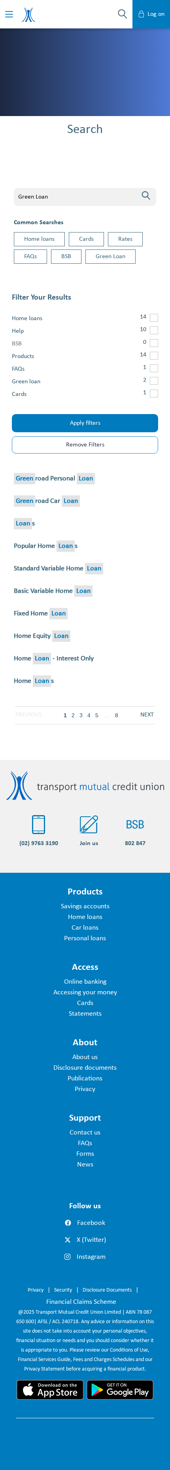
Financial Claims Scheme (81, 1302)
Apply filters (85, 423)
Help (18, 331)
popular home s (45, 546)
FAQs (30, 256)
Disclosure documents (85, 1068)
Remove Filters (85, 445)
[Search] (146, 195)
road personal (54, 478)
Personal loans (85, 938)
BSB (66, 256)
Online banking (85, 982)
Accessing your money (85, 992)
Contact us (85, 1132)
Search (26, 177)
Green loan (26, 382)
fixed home (40, 613)
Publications (85, 1078)
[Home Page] (85, 785)
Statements (85, 1014)
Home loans (39, 239)
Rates (125, 239)
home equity (41, 636)
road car (47, 501)
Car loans (85, 928)
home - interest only (54, 658)
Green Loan (110, 256)
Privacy (85, 1089)
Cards (86, 239)
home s (34, 681)
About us (85, 1057)
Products (23, 356)
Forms (85, 1154)
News (85, 1164)
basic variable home (52, 591)
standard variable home (57, 568)
